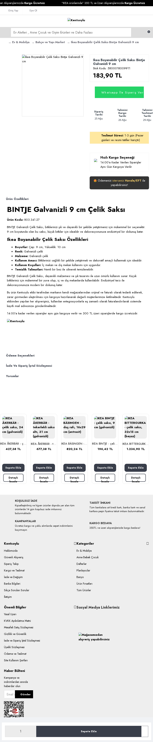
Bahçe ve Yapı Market (50, 42)
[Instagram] (91, 616)
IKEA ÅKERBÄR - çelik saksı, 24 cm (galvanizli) (13, 444)
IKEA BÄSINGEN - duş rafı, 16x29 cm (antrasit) (74, 444)
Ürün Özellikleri (17, 199)
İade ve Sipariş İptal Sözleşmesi (29, 366)
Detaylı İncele (13, 479)
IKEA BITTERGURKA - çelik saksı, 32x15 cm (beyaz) (136, 444)
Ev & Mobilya (20, 42)
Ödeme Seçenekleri (20, 355)
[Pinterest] (97, 616)
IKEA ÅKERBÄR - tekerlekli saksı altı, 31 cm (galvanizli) (44, 444)
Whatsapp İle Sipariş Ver (122, 92)
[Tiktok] (85, 616)
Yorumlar (12, 376)
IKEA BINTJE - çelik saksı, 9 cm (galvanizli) (105, 444)
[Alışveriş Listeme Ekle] (144, 731)
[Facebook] (79, 616)
